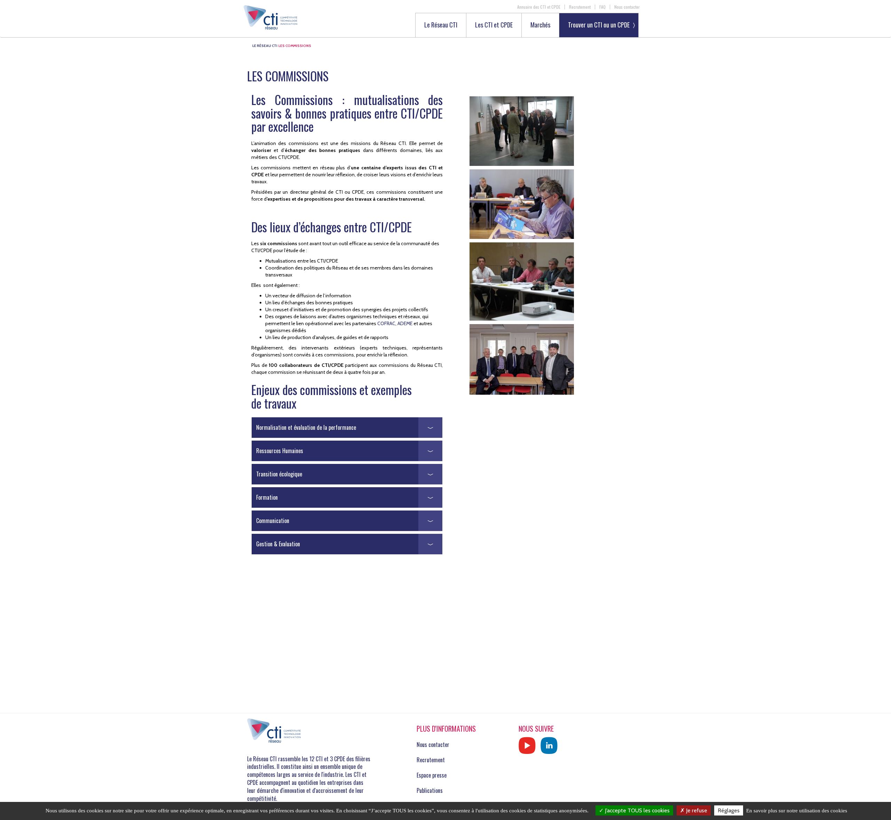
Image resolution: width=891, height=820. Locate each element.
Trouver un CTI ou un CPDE (599, 24)
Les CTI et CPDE (494, 25)
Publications (430, 790)
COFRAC (386, 323)
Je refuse (696, 810)
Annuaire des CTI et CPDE (538, 7)
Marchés (540, 25)
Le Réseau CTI (440, 25)
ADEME (404, 323)
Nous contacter (627, 7)
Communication (272, 520)
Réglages (729, 810)
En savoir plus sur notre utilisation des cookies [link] (796, 810)
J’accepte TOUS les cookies (637, 810)
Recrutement (580, 7)
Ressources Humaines (279, 451)
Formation (267, 497)
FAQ (602, 7)
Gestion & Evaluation (278, 544)
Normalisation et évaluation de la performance (306, 427)
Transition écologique (279, 474)
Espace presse (432, 775)
